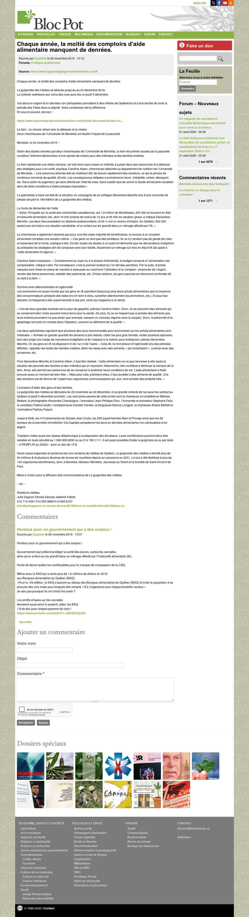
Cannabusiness (31, 854)
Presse (65, 34)
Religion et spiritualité (35, 841)
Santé (25, 889)
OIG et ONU (82, 868)
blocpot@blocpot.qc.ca (193, 828)
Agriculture (28, 828)
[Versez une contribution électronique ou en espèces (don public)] (182, 46)
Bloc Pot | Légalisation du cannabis (50, 18)
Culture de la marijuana (36, 872)
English (200, 3)
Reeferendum (136, 837)
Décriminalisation (86, 846)
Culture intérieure (34, 881)
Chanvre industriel (33, 868)
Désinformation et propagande (95, 850)
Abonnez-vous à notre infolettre (201, 77)
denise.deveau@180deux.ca (66, 506)
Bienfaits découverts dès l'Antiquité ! (204, 184)
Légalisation (82, 859)
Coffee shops (31, 859)
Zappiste (40, 58)
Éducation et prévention (90, 885)
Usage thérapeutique (36, 894)
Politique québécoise (45, 63)
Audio (131, 828)
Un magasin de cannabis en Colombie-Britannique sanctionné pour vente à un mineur (202, 122)
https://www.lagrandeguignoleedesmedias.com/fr (64, 71)
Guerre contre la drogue (90, 854)
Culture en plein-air (35, 876)
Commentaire (30, 673)
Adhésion (184, 837)
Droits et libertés (85, 841)
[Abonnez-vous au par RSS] (231, 5)
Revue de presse (139, 841)
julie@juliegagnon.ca (31, 506)
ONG (77, 872)
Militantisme (82, 863)
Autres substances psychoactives (44, 850)
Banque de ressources (143, 846)
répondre (25, 622)
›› (216, 162)
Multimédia (84, 34)
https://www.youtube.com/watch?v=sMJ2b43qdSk (51, 613)
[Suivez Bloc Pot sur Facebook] (219, 5)
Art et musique (31, 833)
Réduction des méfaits (37, 898)
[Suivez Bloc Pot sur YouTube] (225, 5)
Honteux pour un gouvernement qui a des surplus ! (64, 529)
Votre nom (26, 643)
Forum (149, 34)
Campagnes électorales (90, 833)
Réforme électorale (87, 881)
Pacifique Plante (85, 876)
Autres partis (83, 828)
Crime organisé (84, 837)
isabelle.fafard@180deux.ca (105, 506)
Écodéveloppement (34, 885)
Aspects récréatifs (33, 837)
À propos (25, 34)
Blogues (133, 34)
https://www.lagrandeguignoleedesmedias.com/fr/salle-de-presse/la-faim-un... (70, 120)
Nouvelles (46, 34)
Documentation (109, 34)
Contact (166, 34)
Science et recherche (35, 846)
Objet (22, 658)
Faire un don (199, 45)
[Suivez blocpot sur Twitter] (213, 5)
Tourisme (28, 863)
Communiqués (137, 833)
